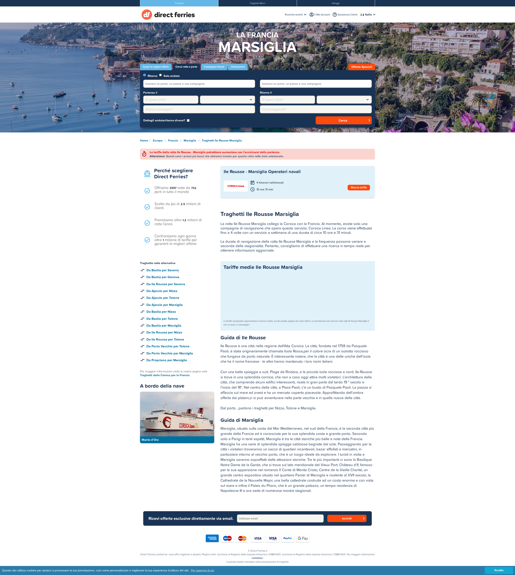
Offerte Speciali (361, 67)
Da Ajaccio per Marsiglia (164, 304)
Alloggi (336, 3)
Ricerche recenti (294, 15)
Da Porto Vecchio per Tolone (168, 346)
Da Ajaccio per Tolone (162, 297)
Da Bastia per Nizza (161, 311)
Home (144, 140)
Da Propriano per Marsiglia (166, 360)
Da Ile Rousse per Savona (165, 284)
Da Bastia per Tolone (162, 318)
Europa (158, 140)
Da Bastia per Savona (162, 270)
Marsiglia (190, 140)
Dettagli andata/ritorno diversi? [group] (164, 120)
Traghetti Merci (257, 3)
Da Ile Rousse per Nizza (164, 332)
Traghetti (179, 3)
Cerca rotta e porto (186, 67)
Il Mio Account (322, 15)
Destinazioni (238, 67)
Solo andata (171, 75)
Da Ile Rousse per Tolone (165, 339)
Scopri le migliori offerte (156, 67)
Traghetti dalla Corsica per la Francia (165, 375)
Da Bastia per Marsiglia (163, 325)
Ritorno (152, 75)
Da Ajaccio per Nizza (161, 290)
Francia (173, 140)
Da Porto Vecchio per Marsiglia (169, 353)
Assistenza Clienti (347, 15)
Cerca (343, 120)
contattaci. (257, 558)
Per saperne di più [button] (202, 570)
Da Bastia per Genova (162, 277)
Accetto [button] (499, 570)
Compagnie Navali (214, 67)
